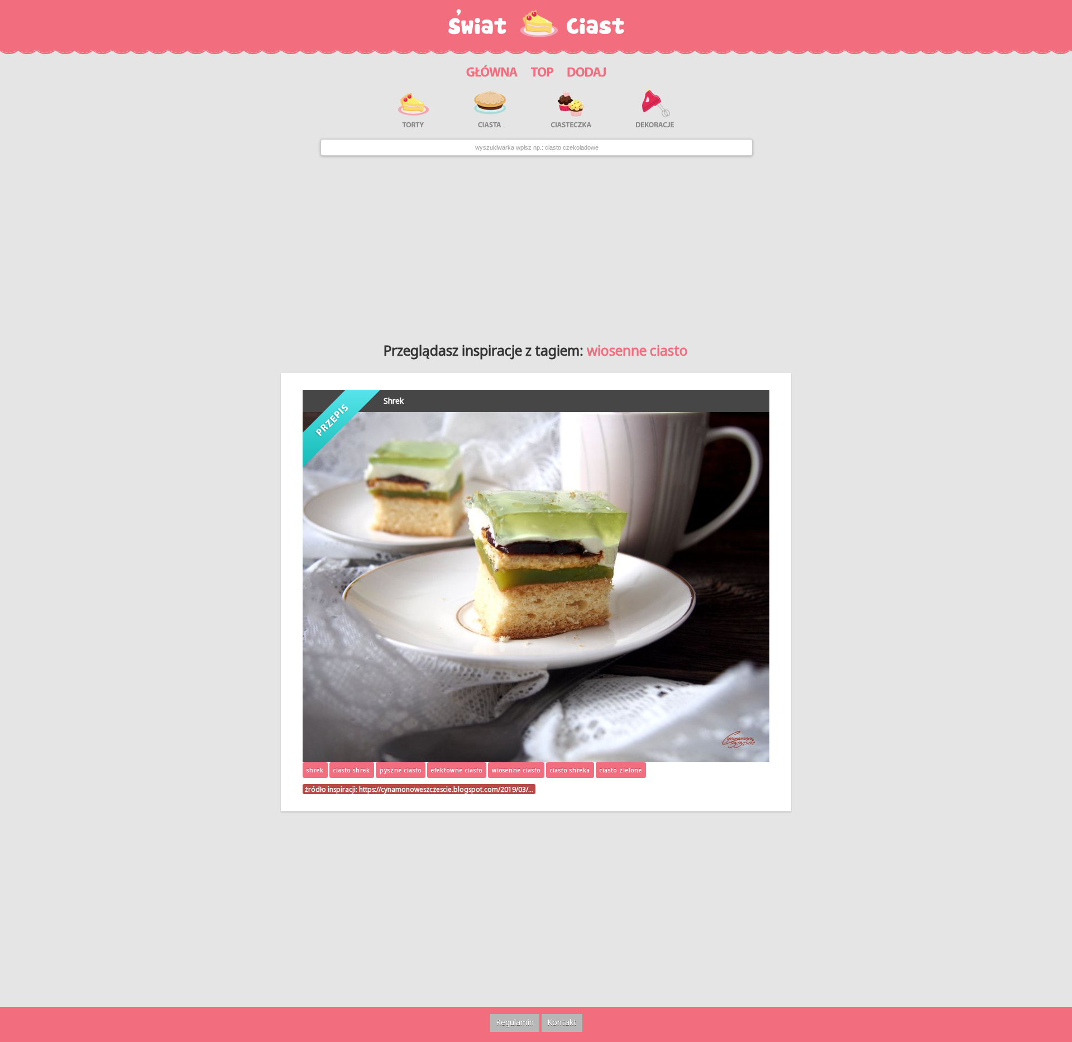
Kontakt (562, 1022)
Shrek (394, 400)
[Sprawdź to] (542, 70)
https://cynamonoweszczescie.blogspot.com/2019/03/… (446, 789)
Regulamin (515, 1022)
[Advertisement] (536, 245)
